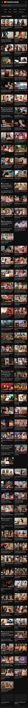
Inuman (5, 9)
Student (15, 9)
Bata (10, 9)
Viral (5, 11)
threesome (21, 11)
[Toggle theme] (26, 2)
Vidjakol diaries (22, 9)
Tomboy (15, 11)
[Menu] (2, 2)
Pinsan (9, 11)
